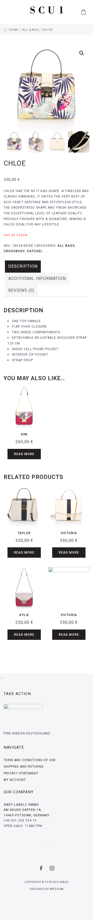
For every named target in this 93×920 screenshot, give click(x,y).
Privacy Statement (21, 773)
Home (13, 29)
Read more (24, 454)
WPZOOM (57, 889)
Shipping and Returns (23, 766)
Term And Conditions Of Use (30, 760)
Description (22, 266)
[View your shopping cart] (83, 12)
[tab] (23, 266)
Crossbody (14, 251)
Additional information (37, 278)
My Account (15, 779)
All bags (30, 29)
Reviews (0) (21, 290)
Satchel (35, 251)
